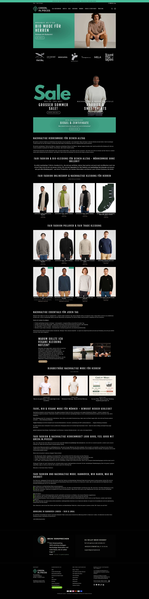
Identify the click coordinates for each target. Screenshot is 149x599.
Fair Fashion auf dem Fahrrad (79, 571)
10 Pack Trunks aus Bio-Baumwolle (43, 324)
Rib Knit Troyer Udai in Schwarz (43, 327)
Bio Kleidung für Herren (107, 146)
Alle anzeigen (74, 371)
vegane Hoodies (86, 146)
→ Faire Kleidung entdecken (45, 419)
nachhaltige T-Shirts (46, 165)
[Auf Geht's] (53, 30)
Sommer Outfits (76, 585)
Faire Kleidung (76, 575)
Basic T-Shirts (76, 569)
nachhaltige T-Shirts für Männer (47, 146)
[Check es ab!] (74, 125)
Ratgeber (75, 8)
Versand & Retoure (56, 585)
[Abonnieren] (109, 581)
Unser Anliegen (39, 3)
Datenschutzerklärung (56, 573)
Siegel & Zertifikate (90, 8)
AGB (52, 569)
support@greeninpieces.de (39, 581)
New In (65, 8)
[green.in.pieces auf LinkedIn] (103, 584)
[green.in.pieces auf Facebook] (96, 584)
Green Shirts (75, 577)
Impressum (54, 579)
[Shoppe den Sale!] (53, 93)
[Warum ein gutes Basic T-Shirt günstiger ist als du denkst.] (46, 386)
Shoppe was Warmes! (95, 112)
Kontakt (53, 581)
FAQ (52, 577)
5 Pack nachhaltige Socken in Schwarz (44, 323)
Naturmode (75, 579)
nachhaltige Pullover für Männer (69, 146)
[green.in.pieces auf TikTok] (101, 584)
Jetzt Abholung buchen (39, 519)
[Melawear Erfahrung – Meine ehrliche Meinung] (74, 386)
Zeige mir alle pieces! (74, 305)
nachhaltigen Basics (75, 413)
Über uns (100, 8)
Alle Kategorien (56, 8)
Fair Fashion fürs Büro (77, 573)
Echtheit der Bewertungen (57, 575)
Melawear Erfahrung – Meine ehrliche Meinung (74, 399)
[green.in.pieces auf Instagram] (94, 584)
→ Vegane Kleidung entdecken (99, 422)
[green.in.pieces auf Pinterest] (99, 584)
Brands (81, 8)
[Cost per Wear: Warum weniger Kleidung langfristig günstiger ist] (102, 386)
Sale (69, 8)
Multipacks (63, 425)
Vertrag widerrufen (57, 587)
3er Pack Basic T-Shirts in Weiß (43, 326)
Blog (34, 3)
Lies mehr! (43, 361)
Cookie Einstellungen (56, 571)
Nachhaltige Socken (77, 583)
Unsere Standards (55, 583)
